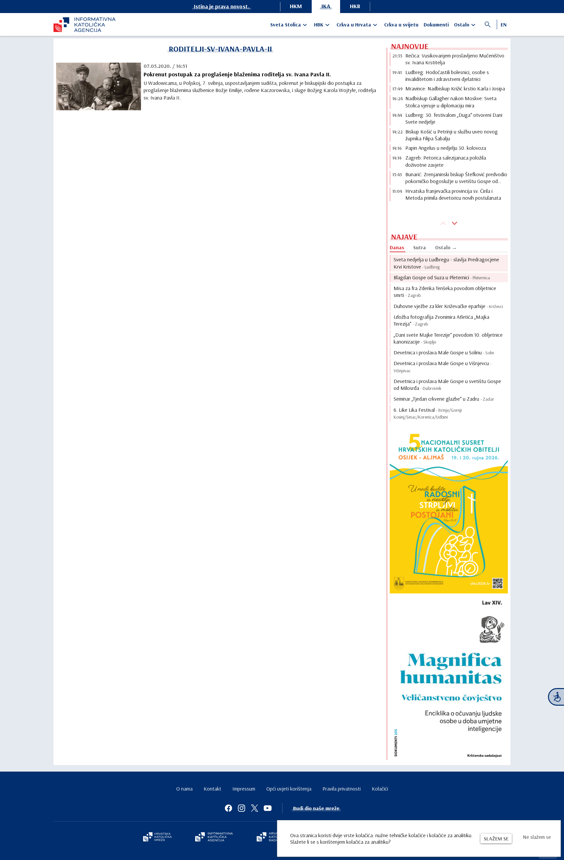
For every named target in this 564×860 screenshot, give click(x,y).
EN (504, 24)
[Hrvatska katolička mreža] (157, 837)
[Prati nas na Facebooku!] (228, 808)
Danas (397, 247)
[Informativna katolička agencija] (214, 837)
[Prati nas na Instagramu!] (241, 808)
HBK (318, 24)
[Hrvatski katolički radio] (272, 837)
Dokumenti (436, 24)
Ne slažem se (537, 837)
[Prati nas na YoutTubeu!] (268, 808)
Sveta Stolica (285, 24)
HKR (355, 6)
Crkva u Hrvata (354, 24)
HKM (296, 6)
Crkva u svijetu (401, 24)
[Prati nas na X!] (254, 808)
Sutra (419, 247)
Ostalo (461, 24)
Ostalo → (446, 247)
